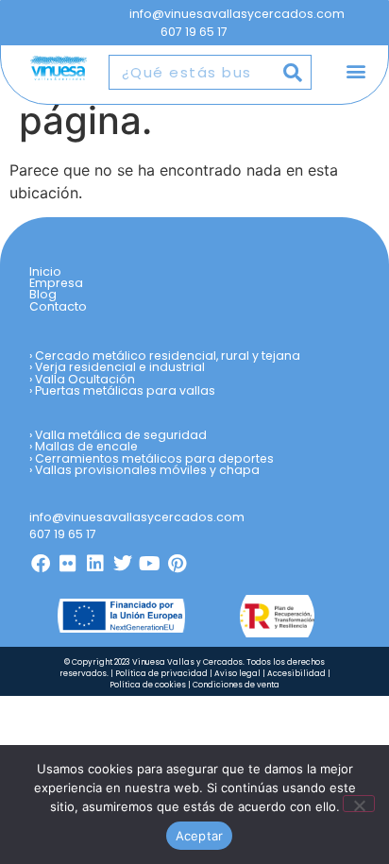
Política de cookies (148, 684)
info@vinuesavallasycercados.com (238, 14)
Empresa (56, 283)
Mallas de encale (86, 446)
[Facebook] (40, 563)
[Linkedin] (95, 563)
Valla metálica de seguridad (121, 435)
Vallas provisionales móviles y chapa (147, 470)
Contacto (58, 307)
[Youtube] (150, 563)
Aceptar (200, 835)
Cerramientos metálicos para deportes (154, 458)
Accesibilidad (296, 673)
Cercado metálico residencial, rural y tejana (167, 355)
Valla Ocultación (85, 379)
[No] (359, 803)
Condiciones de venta (236, 684)
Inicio (45, 272)
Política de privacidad (161, 673)
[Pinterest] (177, 563)
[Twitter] (122, 563)
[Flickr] (68, 563)
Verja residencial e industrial (120, 367)
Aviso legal (237, 673)
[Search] (293, 72)
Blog (43, 294)
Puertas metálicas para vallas (125, 390)
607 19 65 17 (194, 32)
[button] (355, 71)
